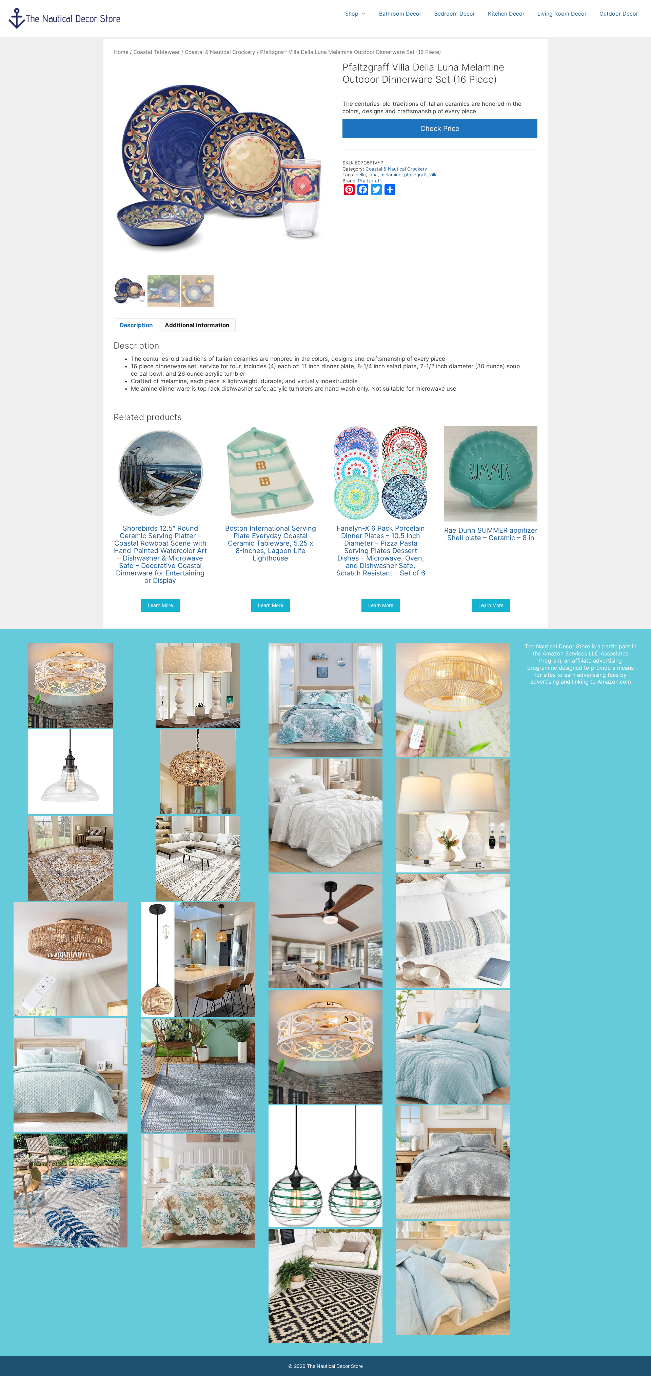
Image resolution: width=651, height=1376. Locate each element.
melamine (390, 174)
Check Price (439, 128)
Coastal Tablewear (156, 52)
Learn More (160, 605)
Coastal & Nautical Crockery (220, 52)
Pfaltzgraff (369, 180)
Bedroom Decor (454, 13)
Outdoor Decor (618, 13)
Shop (351, 13)
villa (433, 174)
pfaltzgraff (415, 174)
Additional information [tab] (197, 325)
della (361, 174)
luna (373, 174)
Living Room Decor (562, 13)
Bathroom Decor (400, 13)
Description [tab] (136, 325)
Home (121, 52)
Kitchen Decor (506, 13)
